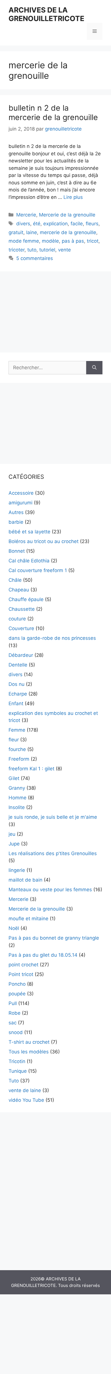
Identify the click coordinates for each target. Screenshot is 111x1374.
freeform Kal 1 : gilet (31, 768)
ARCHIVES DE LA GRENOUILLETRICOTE (46, 14)
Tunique (18, 1071)
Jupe (14, 844)
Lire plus (73, 197)
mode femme (24, 241)
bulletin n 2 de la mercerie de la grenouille (53, 112)
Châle (15, 580)
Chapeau (19, 590)
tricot (92, 241)
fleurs (92, 223)
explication (55, 223)
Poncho (17, 984)
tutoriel (47, 250)
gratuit (16, 232)
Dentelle (18, 665)
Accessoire (21, 493)
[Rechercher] (94, 368)
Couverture (21, 628)
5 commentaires (34, 258)
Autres (16, 512)
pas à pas (73, 241)
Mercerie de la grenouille (67, 215)
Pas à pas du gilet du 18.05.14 (43, 955)
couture (17, 619)
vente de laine (25, 1090)
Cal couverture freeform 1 (38, 570)
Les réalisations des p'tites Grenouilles (53, 853)
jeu (12, 834)
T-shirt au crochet (29, 1042)
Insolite (17, 807)
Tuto (14, 1081)
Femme (17, 730)
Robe (14, 1013)
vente (64, 250)
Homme (17, 798)
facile (77, 223)
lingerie (17, 870)
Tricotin (17, 1061)
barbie (16, 522)
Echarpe (18, 694)
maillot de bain (25, 880)
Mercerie (26, 215)
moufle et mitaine (28, 918)
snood (16, 1032)
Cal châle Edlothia (29, 561)
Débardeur (21, 655)
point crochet (23, 964)
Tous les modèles (29, 1052)
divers (23, 223)
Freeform (19, 759)
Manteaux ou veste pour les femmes (50, 889)
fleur (14, 739)
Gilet (14, 778)
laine (31, 232)
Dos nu (16, 684)
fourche (17, 749)
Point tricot (21, 974)
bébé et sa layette (29, 532)
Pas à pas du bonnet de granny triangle (54, 938)
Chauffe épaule (26, 599)
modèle (50, 241)
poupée (17, 994)
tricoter (16, 250)
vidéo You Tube (26, 1100)
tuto (31, 250)
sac (13, 1023)
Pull (13, 1003)
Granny (17, 788)
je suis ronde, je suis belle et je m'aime (53, 817)
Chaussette (22, 609)
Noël (14, 928)
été (36, 223)
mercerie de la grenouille (68, 232)
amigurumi (20, 503)
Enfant (16, 703)
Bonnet (17, 551)
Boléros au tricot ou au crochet (44, 541)
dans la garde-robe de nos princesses (52, 638)
